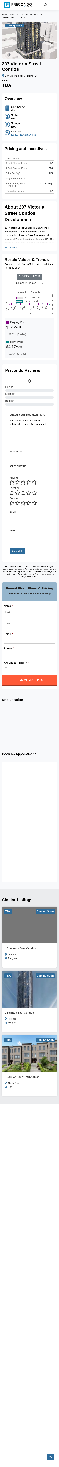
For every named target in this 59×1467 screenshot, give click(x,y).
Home (4, 14)
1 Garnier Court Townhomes (21, 1077)
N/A (51, 173)
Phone (9, 648)
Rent (36, 276)
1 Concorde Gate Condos (20, 948)
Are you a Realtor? (16, 662)
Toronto (13, 14)
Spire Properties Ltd (23, 135)
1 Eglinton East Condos (19, 1012)
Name (13, 512)
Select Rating (18, 466)
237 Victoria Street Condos (30, 14)
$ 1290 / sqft (46, 183)
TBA (51, 168)
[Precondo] (18, 5)
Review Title (17, 451)
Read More (11, 247)
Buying (24, 276)
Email (13, 531)
